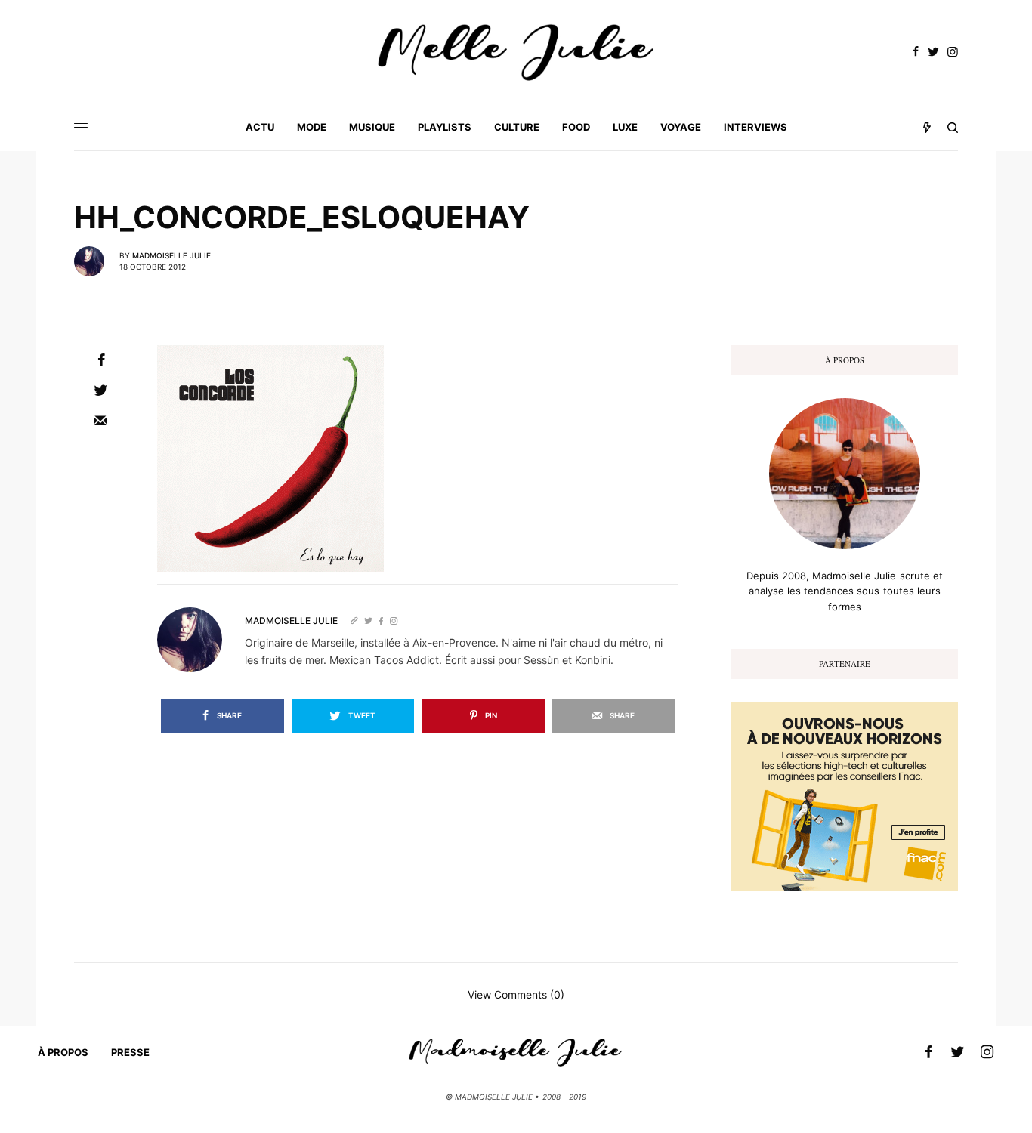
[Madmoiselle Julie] (516, 52)
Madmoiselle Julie (171, 255)
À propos (63, 1052)
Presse (130, 1052)
